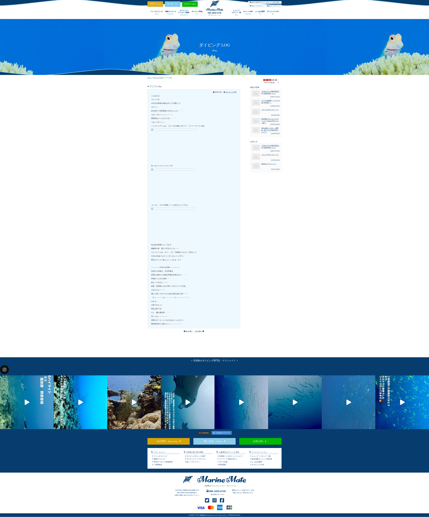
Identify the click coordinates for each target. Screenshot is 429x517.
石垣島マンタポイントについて (231, 456)
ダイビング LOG (273, 13)
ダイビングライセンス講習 (183, 13)
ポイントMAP (248, 13)
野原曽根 (222, 465)
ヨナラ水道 (223, 462)
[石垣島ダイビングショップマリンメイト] (214, 483)
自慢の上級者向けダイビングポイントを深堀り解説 (265, 2)
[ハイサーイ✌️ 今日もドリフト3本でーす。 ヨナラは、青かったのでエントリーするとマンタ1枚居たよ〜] (295, 402)
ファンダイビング (156, 13)
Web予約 (155, 4)
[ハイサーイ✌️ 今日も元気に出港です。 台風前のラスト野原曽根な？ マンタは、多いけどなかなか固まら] (27, 402)
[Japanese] (273, 80)
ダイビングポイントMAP (195, 456)
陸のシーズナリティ (274, 5)
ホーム (149, 78)
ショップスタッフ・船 (236, 13)
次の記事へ (199, 331)
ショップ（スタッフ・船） (262, 456)
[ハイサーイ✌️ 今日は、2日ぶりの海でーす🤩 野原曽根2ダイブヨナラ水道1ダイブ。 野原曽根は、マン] (187, 402)
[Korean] (276, 80)
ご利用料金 (158, 465)
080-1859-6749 (214, 13)
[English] (270, 80)
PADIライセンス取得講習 (163, 462)
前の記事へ (189, 331)
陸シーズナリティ (193, 462)
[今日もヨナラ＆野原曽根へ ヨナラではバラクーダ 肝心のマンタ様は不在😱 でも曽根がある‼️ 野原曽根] (348, 402)
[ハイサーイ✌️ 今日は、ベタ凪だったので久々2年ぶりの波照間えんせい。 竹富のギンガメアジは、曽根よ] (134, 402)
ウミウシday (155, 86)
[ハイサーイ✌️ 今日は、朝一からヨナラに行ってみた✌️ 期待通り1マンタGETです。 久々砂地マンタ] (402, 402)
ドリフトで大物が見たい (228, 459)
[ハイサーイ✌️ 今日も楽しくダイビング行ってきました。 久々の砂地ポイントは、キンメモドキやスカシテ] (241, 402)
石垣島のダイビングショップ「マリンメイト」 (214, 515)
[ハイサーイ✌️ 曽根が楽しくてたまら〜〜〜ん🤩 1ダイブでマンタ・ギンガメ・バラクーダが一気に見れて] (80, 402)
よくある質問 (260, 13)
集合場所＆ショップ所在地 (262, 459)
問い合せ (172, 4)
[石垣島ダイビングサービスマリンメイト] (214, 10)
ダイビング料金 (197, 13)
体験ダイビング (170, 13)
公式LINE (190, 4)
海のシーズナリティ (257, 5)
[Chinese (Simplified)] (264, 80)
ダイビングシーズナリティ (196, 459)
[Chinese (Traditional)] (267, 80)
